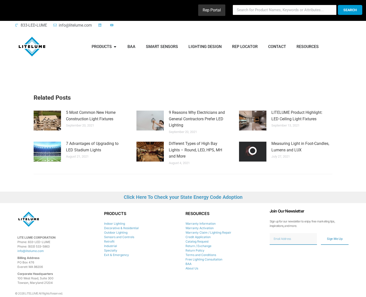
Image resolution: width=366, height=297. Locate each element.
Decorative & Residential (121, 228)
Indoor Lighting (114, 223)
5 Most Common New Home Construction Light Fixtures (91, 115)
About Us (191, 268)
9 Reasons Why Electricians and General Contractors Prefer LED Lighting (197, 118)
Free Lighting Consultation (203, 259)
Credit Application (198, 237)
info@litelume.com (30, 251)
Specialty (110, 250)
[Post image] (47, 120)
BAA (188, 264)
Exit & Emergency (116, 255)
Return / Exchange (198, 246)
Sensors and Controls (119, 237)
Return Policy (194, 250)
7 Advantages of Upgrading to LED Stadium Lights (92, 146)
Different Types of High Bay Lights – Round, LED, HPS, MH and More (195, 150)
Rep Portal (212, 10)
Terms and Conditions (200, 255)
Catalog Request (197, 241)
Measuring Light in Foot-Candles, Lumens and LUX (300, 146)
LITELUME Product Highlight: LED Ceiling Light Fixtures (296, 115)
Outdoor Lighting (115, 232)
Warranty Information (200, 223)
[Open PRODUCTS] (115, 47)
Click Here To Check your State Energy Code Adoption (183, 197)
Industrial (110, 246)
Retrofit (109, 241)
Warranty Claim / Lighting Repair (208, 232)
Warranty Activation (199, 228)
